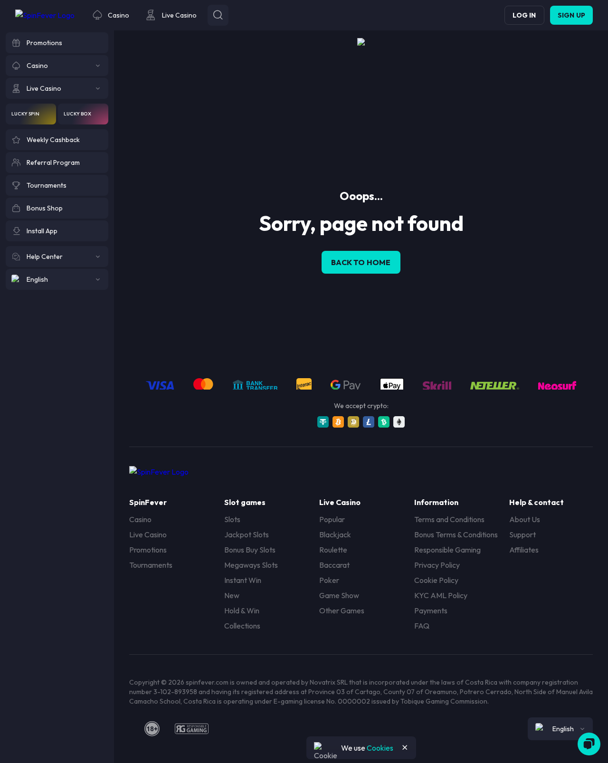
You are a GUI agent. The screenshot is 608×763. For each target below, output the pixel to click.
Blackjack (335, 534)
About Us (524, 519)
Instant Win (242, 580)
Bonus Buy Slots (250, 549)
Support (522, 534)
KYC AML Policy (440, 595)
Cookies (380, 748)
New (231, 595)
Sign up (571, 15)
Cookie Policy (436, 580)
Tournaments (150, 565)
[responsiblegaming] (192, 728)
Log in (524, 15)
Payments (430, 610)
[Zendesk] (589, 744)
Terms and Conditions (449, 519)
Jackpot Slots (246, 534)
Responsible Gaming (447, 549)
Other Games (341, 610)
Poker (329, 580)
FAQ (421, 625)
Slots (232, 519)
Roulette (333, 549)
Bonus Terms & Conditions (456, 534)
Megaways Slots (251, 565)
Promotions (148, 549)
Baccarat (334, 565)
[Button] (218, 15)
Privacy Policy (437, 565)
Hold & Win (241, 610)
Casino (140, 519)
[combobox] (560, 728)
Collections (242, 625)
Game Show (339, 595)
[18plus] (152, 728)
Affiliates (524, 549)
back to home (360, 262)
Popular (332, 519)
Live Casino (148, 534)
